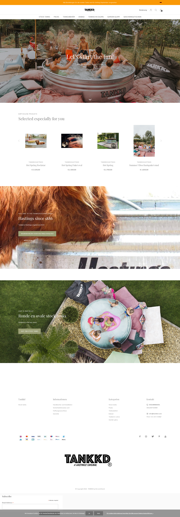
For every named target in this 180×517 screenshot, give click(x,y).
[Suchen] (156, 10)
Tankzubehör (69, 17)
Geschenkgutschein (132, 17)
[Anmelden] (151, 10)
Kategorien (114, 399)
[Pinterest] (159, 436)
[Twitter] (153, 436)
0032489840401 (154, 405)
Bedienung (143, 10)
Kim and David (100, 489)
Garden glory (113, 17)
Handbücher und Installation (62, 405)
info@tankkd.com (155, 414)
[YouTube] (165, 436)
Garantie (56, 414)
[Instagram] (146, 436)
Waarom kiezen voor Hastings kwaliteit (37, 234)
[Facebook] (139, 436)
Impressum (28, 240)
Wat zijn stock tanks (29, 331)
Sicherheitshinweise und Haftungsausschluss (61, 409)
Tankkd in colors (96, 17)
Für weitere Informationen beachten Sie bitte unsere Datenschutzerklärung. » (130, 513)
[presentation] (19, 141)
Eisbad (81, 17)
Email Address (7, 503)
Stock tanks (44, 17)
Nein (98, 513)
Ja (89, 513)
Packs (56, 17)
